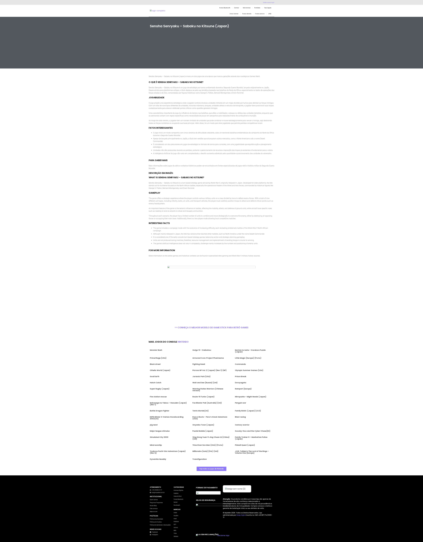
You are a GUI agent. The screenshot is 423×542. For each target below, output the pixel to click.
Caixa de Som (178, 496)
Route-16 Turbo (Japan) (203, 396)
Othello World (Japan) (160, 370)
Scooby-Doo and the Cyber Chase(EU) (252, 431)
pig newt (154, 425)
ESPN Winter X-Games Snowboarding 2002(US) (166, 418)
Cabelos (176, 493)
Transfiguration (199, 459)
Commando (240, 364)
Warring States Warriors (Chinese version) (207, 390)
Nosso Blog (153, 505)
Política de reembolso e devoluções (160, 525)
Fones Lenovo (259, 14)
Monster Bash (156, 350)
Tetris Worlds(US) (200, 411)
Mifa (175, 530)
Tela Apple (267, 8)
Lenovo (176, 527)
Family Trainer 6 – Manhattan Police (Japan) (251, 438)
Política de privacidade (156, 519)
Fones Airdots (246, 14)
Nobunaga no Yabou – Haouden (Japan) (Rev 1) (168, 404)
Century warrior (242, 425)
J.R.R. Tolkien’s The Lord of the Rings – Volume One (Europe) (252, 452)
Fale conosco (154, 508)
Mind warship (156, 445)
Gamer (236, 8)
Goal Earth (154, 376)
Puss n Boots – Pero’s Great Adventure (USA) (209, 418)
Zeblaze (176, 536)
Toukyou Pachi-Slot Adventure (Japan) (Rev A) (168, 452)
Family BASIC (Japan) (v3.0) (248, 411)
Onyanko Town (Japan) (203, 425)
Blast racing (240, 417)
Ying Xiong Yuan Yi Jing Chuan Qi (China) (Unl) (210, 438)
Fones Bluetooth (224, 8)
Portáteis (257, 8)
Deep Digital (241, 515)
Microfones (246, 8)
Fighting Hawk (198, 364)
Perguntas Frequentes (156, 502)
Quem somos (154, 499)
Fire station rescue (158, 396)
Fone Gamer (234, 14)
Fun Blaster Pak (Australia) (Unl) (207, 403)
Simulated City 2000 (159, 437)
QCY (175, 524)
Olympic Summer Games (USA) (249, 370)
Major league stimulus (160, 431)
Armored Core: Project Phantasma (208, 358)
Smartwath (177, 505)
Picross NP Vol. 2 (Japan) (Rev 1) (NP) (209, 370)
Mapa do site (153, 511)
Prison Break (240, 376)
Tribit (175, 533)
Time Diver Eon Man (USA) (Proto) (207, 445)
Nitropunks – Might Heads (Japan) (250, 396)
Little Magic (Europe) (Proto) (248, 358)
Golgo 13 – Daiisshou (201, 350)
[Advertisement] (211, 52)
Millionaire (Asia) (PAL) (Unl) (205, 451)
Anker (175, 512)
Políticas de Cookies (156, 522)
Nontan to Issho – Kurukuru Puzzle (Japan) (250, 351)
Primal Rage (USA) (158, 358)
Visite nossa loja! (268, 2)
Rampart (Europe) (243, 389)
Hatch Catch (155, 382)
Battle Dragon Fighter (159, 411)
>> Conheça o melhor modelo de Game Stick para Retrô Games (211, 327)
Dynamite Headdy (158, 459)
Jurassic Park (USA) (201, 376)
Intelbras (176, 521)
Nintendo (183, 341)
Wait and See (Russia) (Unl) (205, 382)
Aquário (176, 515)
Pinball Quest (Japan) (245, 445)
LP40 (269, 14)
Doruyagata (240, 382)
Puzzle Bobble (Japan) (202, 431)
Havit (175, 518)
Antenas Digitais (178, 490)
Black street (155, 364)
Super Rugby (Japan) (159, 389)
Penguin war (240, 403)
